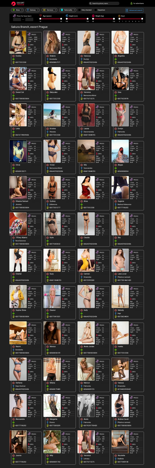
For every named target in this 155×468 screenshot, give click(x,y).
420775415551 (54, 317)
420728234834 (122, 317)
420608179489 (54, 389)
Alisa (85, 201)
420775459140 (122, 462)
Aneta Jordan (88, 346)
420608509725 (88, 389)
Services (49, 10)
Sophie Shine (20, 310)
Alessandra (20, 419)
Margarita (53, 419)
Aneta (85, 419)
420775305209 (54, 426)
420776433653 (54, 244)
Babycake (53, 92)
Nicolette (121, 455)
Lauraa (86, 128)
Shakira (52, 56)
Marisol (86, 383)
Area (18, 10)
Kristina (52, 128)
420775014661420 (124, 280)
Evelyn (120, 128)
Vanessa (87, 56)
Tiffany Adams (21, 237)
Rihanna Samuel (21, 201)
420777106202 (122, 208)
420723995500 (88, 280)
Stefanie (18, 383)
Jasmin (18, 455)
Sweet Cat (19, 92)
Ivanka (120, 346)
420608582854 (122, 171)
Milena (52, 383)
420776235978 (122, 99)
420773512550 (20, 62)
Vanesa (120, 383)
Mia (85, 165)
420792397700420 (90, 426)
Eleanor (52, 310)
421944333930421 (124, 389)
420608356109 (54, 353)
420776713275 (88, 99)
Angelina (121, 56)
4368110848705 (89, 135)
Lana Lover (122, 274)
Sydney (52, 201)
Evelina (18, 56)
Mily (51, 455)
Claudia (86, 237)
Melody (120, 310)
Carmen (86, 274)
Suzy (51, 274)
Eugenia (120, 201)
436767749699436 (22, 135)
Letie (17, 128)
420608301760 (54, 462)
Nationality (68, 10)
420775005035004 (22, 99)
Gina (119, 92)
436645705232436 (90, 62)
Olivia (17, 165)
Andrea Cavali (123, 419)
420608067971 (54, 62)
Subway (32, 10)
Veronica (87, 92)
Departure (101, 10)
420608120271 (20, 171)
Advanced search (135, 10)
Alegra (120, 165)
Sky (119, 237)
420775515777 (54, 208)
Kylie (51, 237)
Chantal (18, 274)
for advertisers (138, 3)
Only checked (86, 10)
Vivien (52, 165)
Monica (52, 346)
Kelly (85, 310)
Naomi (18, 346)
